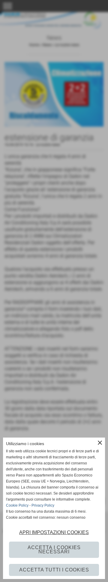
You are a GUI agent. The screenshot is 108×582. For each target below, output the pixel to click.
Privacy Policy (43, 505)
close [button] (100, 442)
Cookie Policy (17, 505)
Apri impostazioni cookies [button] (54, 532)
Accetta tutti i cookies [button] (54, 569)
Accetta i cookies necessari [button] (54, 549)
